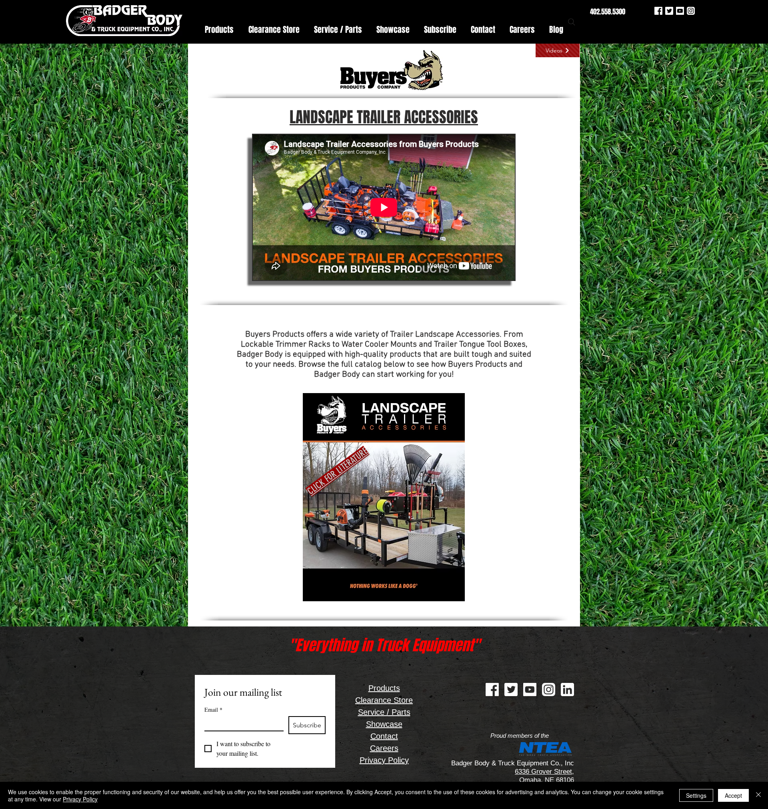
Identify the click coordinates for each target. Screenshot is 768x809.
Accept (733, 795)
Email (213, 709)
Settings (696, 795)
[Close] (758, 795)
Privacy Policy (80, 799)
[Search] (571, 22)
